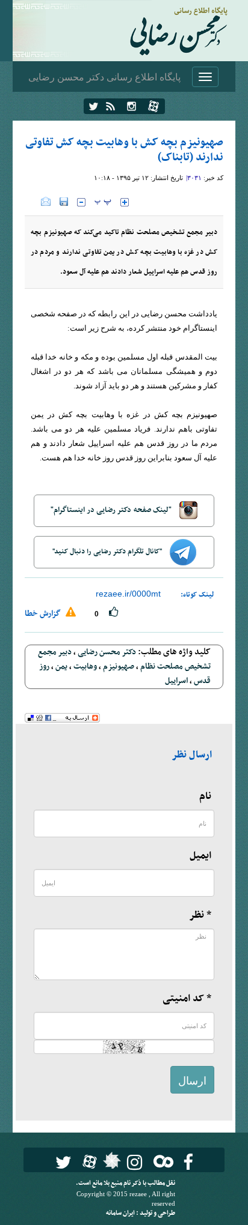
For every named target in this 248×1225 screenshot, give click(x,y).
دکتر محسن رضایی (107, 652)
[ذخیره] (64, 201)
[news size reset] (103, 202)
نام (205, 796)
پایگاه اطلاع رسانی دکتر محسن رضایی (104, 76)
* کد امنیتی (187, 998)
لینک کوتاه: (197, 595)
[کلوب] (161, 1161)
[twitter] (93, 106)
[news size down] (81, 202)
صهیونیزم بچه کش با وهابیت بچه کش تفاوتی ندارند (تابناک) (124, 150)
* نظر (200, 915)
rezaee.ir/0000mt (128, 593)
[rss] (110, 106)
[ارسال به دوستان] (46, 201)
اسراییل (176, 681)
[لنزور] (110, 1164)
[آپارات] (153, 106)
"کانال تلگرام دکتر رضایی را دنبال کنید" (108, 552)
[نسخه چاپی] (33, 201)
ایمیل (200, 855)
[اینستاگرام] (131, 106)
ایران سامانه (121, 1213)
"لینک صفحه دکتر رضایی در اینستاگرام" (112, 510)
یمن (61, 666)
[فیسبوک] (188, 1162)
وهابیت (85, 666)
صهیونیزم (118, 666)
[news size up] (124, 202)
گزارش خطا (44, 614)
